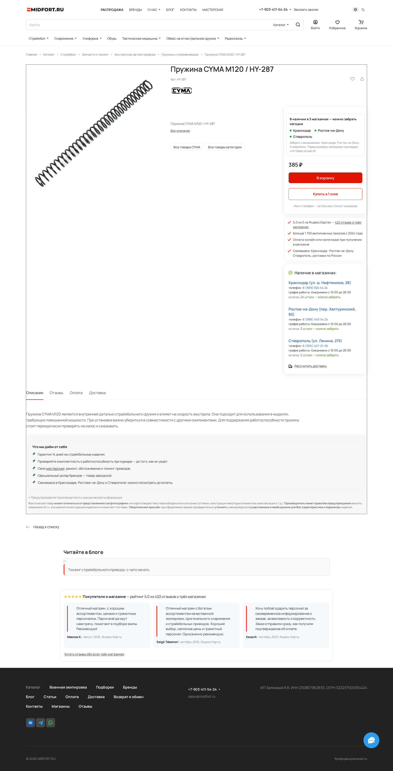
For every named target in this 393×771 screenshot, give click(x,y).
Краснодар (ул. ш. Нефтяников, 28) (320, 282)
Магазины (61, 706)
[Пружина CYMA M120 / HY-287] (93, 132)
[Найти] (298, 24)
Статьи (50, 696)
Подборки (105, 687)
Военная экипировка (68, 687)
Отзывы (56, 392)
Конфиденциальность (351, 758)
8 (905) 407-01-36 (315, 346)
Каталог (33, 687)
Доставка (97, 392)
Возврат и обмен (129, 696)
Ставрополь (302, 136)
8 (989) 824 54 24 (315, 288)
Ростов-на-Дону (331, 130)
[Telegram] (40, 722)
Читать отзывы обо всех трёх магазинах (94, 654)
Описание (34, 392)
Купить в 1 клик (325, 194)
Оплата (76, 392)
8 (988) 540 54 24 (315, 319)
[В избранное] (352, 79)
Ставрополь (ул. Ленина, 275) (315, 340)
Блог (30, 696)
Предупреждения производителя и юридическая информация (76, 497)
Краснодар (302, 130)
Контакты (34, 706)
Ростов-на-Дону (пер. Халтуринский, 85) (322, 312)
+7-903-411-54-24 (273, 10)
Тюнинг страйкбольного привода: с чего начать (109, 569)
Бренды (130, 687)
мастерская (55, 468)
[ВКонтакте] (30, 722)
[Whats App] (50, 722)
